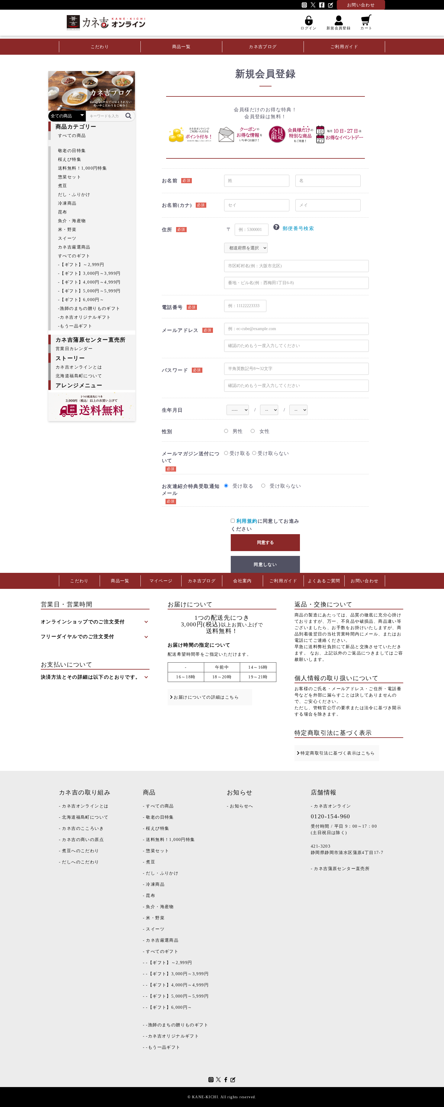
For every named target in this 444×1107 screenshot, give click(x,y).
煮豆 (62, 185)
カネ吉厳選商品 (74, 247)
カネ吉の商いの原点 (83, 839)
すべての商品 (72, 135)
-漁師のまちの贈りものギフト (89, 308)
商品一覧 (181, 46)
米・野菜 (67, 229)
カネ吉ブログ (263, 46)
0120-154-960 (330, 816)
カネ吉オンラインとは (79, 367)
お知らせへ (241, 806)
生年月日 (172, 410)
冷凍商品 (67, 203)
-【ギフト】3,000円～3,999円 (89, 273)
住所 (167, 229)
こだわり (100, 46)
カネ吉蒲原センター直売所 (342, 868)
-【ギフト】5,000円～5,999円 (89, 291)
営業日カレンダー (74, 348)
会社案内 (242, 581)
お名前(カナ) (177, 205)
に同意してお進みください (265, 524)
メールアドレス (180, 330)
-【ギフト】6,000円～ (81, 299)
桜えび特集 (69, 159)
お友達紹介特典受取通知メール (191, 490)
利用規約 (247, 521)
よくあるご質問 (324, 581)
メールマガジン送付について (191, 457)
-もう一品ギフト (75, 326)
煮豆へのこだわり (80, 851)
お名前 (170, 180)
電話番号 (172, 307)
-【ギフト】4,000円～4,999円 (89, 282)
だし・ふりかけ (74, 194)
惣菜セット (69, 177)
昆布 (62, 212)
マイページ (161, 581)
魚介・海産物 (72, 221)
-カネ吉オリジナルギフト (84, 317)
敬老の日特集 (72, 150)
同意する (265, 542)
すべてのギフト (74, 256)
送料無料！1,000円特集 (82, 168)
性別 (167, 431)
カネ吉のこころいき (83, 828)
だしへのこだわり (80, 862)
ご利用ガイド (344, 46)
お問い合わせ (364, 581)
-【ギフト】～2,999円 (81, 264)
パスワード (175, 370)
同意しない (265, 564)
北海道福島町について (79, 376)
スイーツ (67, 238)
